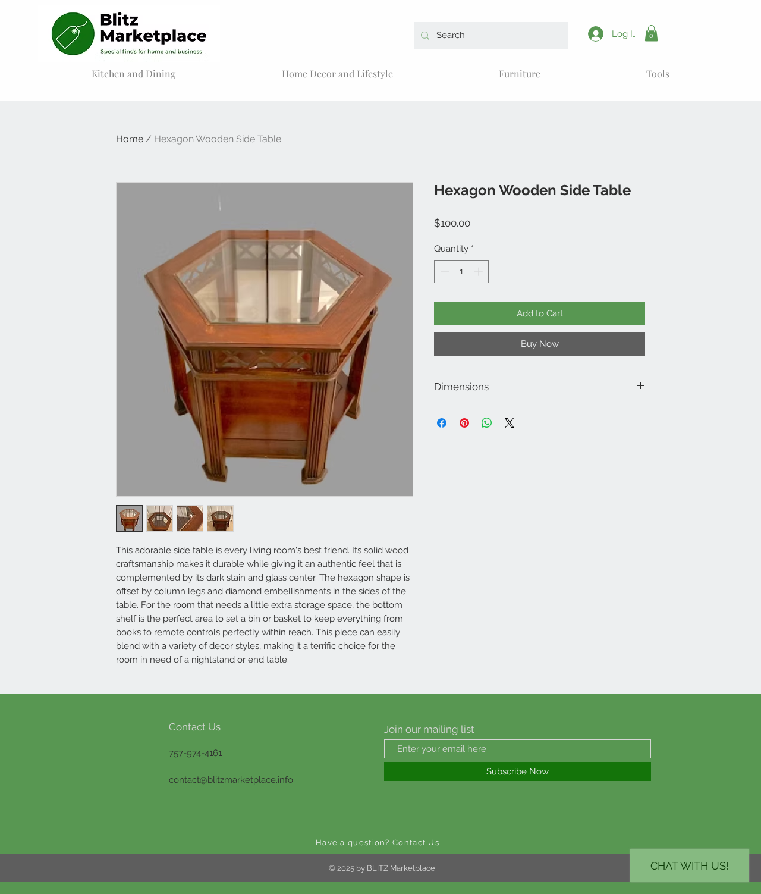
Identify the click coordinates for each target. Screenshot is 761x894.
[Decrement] (444, 272)
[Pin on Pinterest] (464, 423)
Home (129, 139)
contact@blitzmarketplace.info (231, 779)
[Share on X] (509, 423)
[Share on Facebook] (442, 423)
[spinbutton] (461, 272)
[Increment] (479, 272)
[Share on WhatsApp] (487, 423)
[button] (651, 33)
